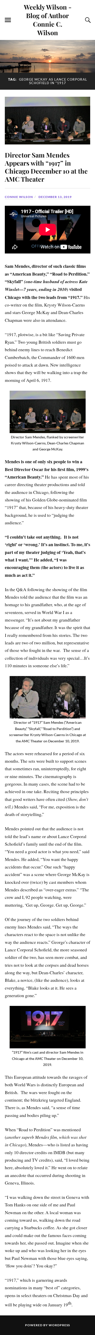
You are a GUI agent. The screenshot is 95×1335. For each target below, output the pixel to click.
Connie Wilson (19, 197)
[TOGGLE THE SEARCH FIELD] (87, 20)
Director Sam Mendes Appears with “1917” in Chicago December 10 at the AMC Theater (46, 166)
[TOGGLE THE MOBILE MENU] (8, 20)
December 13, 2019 (55, 197)
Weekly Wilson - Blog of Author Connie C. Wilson (47, 20)
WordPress (59, 1325)
